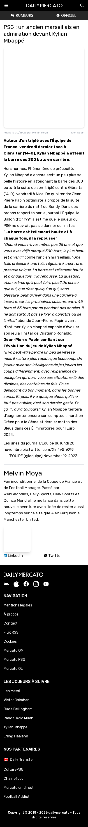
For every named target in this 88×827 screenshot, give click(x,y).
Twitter (54, 555)
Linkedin (15, 555)
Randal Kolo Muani (19, 718)
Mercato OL (13, 668)
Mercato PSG (14, 659)
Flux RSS (11, 632)
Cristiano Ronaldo (55, 333)
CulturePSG (13, 769)
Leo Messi (12, 691)
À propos (11, 614)
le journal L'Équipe (58, 213)
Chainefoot (13, 778)
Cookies (10, 641)
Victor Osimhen (17, 700)
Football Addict (17, 796)
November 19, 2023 (60, 456)
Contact (11, 623)
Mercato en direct (19, 787)
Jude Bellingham (18, 709)
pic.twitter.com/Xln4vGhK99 (48, 449)
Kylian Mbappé (16, 175)
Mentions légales (18, 605)
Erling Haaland (16, 736)
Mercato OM (13, 650)
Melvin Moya (40, 132)
